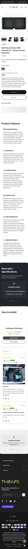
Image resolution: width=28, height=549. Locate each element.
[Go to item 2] (10, 39)
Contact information (17, 546)
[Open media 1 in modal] (23, 13)
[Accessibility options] (24, 541)
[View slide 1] (11, 301)
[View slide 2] (13, 301)
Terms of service (20, 544)
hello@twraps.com (14, 444)
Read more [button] (6, 395)
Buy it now (14, 97)
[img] (7, 358)
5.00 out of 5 (18, 332)
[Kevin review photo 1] (14, 374)
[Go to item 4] (22, 39)
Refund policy (7, 544)
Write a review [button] (14, 338)
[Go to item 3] (16, 39)
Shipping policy (10, 546)
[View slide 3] (15, 301)
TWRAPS (4, 44)
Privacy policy (13, 544)
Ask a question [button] (14, 342)
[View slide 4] (17, 301)
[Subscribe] (23, 494)
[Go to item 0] (4, 39)
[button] (3, 399)
